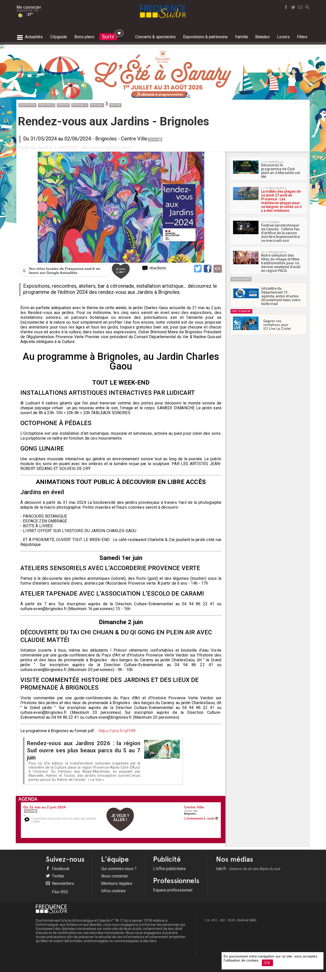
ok (267, 963)
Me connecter (29, 7)
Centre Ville (134, 139)
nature (115, 104)
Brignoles (106, 139)
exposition (27, 104)
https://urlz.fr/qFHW (117, 730)
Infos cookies (113, 890)
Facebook (60, 868)
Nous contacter (114, 876)
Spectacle (46, 104)
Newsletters (62, 883)
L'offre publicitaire (169, 868)
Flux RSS (59, 891)
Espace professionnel (172, 890)
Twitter (57, 876)
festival (97, 104)
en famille (79, 104)
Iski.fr (248, 868)
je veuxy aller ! (120, 270)
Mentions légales (116, 883)
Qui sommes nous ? (119, 868)
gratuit (63, 104)
